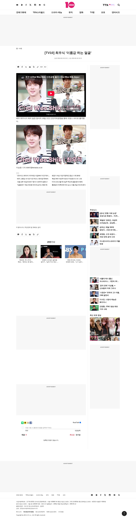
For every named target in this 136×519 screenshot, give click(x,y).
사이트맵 (60, 512)
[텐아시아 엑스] (30, 5)
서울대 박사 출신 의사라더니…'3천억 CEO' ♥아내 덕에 (109, 281)
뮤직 (71, 12)
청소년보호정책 (40, 512)
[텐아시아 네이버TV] (22, 5)
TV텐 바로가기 (51, 114)
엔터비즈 (116, 12)
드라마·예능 (56, 12)
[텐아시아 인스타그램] (35, 5)
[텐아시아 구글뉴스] (44, 5)
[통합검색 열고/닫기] (119, 5)
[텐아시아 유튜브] (17, 5)
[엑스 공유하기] (26, 67)
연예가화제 (21, 12)
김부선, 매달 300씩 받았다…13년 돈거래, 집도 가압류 (108, 230)
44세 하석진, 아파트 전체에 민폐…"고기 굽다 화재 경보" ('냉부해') (74, 262)
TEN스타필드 (39, 12)
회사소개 (18, 512)
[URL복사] (38, 67)
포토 (103, 12)
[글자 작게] (45, 67)
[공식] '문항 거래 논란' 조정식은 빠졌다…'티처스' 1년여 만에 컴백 (110, 216)
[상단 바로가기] (124, 513)
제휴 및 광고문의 (51, 512)
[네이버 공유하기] (30, 67)
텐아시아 (26, 515)
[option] (105, 326)
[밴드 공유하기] (34, 67)
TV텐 (92, 12)
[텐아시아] (70, 5)
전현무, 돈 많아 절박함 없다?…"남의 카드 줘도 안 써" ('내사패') (49, 262)
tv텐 (20, 48)
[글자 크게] (42, 67)
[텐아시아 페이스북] (100, 495)
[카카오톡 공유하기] (18, 67)
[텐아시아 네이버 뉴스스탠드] (40, 5)
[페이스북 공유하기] (22, 67)
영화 (81, 12)
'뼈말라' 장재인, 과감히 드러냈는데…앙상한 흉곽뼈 (108, 223)
